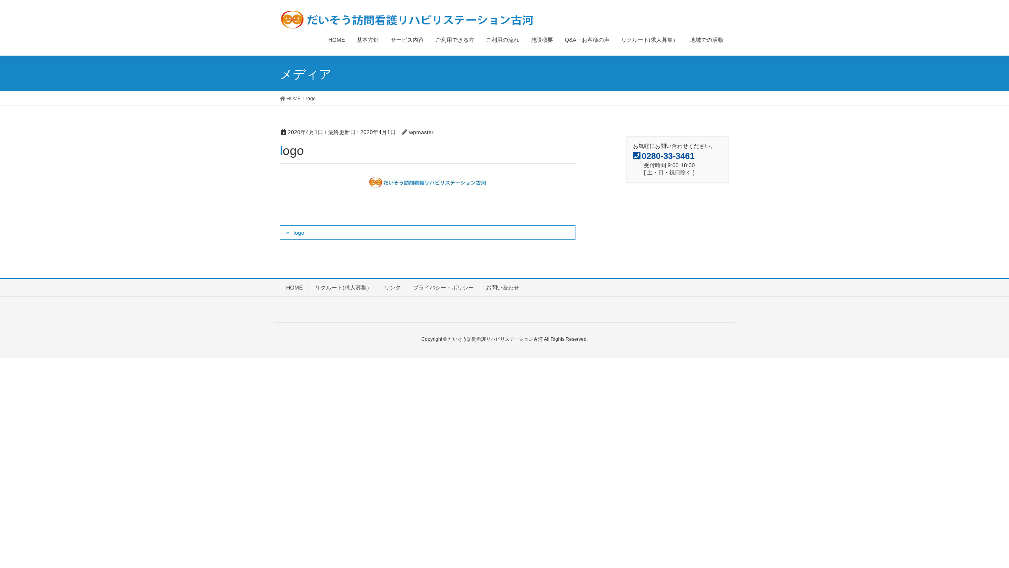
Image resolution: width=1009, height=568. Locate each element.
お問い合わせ (502, 287)
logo (299, 233)
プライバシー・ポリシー (443, 287)
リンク (392, 287)
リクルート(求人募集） (343, 287)
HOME (294, 287)
